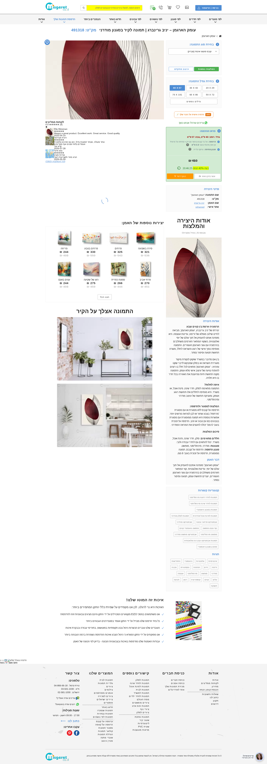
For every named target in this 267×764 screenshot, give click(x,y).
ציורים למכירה (105, 696)
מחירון (215, 686)
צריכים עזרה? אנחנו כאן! (191, 123)
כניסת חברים (177, 680)
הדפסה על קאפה (104, 724)
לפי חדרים (195, 19)
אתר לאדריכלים (176, 689)
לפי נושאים (156, 19)
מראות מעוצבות (141, 730)
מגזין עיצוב (107, 741)
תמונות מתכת (142, 717)
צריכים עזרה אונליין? (66, 698)
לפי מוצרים (215, 19)
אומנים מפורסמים (103, 693)
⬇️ (5, 660)
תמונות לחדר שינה (139, 683)
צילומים (109, 689)
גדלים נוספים (193, 101)
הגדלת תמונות (105, 734)
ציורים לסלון (142, 712)
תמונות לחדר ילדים (139, 696)
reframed (199, 207)
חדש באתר (115, 19)
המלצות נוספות (206, 69)
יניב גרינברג (220, 36)
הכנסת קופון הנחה (208, 689)
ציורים (109, 686)
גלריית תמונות (105, 683)
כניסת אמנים (177, 683)
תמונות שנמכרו (105, 710)
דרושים (214, 704)
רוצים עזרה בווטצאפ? (65, 704)
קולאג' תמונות (105, 731)
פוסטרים (108, 702)
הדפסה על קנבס (104, 721)
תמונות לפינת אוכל (139, 686)
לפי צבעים (135, 19)
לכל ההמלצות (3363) (55, 161)
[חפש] (84, 8)
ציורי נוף (144, 709)
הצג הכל (104, 297)
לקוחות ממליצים (209, 683)
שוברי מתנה (107, 737)
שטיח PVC (143, 726)
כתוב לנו (214, 697)
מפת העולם (143, 699)
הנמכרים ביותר (92, 19)
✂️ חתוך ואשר (11, 663)
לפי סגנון (176, 19)
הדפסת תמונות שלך (64, 19)
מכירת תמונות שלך (174, 686)
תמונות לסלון (142, 680)
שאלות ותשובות (210, 694)
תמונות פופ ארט (140, 706)
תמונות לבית (142, 689)
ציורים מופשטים (140, 702)
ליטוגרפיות (143, 723)
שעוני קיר (144, 720)
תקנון (216, 700)
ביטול (2, 663)
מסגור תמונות (105, 728)
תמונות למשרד (141, 693)
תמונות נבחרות (105, 713)
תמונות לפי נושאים (103, 717)
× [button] (0, 660)
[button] (152, 7)
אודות (41, 19)
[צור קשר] (161, 7)
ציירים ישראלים (105, 699)
